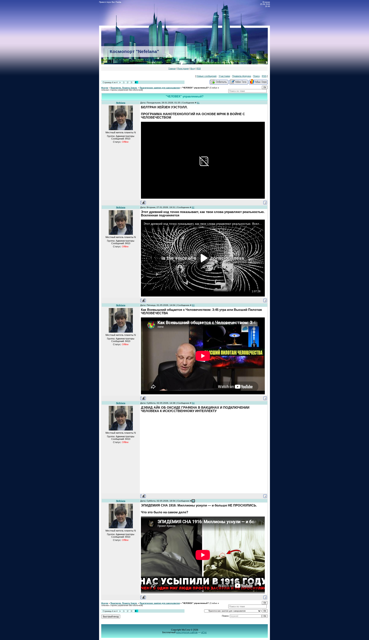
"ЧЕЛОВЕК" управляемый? (195, 88)
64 (193, 403)
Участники (224, 76)
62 (193, 207)
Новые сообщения (206, 76)
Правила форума (241, 76)
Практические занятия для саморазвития (160, 88)
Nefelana (120, 102)
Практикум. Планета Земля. (123, 88)
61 (198, 102)
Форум (104, 88)
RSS (199, 69)
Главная (172, 69)
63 (193, 305)
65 (193, 501)
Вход (192, 69)
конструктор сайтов (187, 632)
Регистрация (183, 69)
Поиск (256, 76)
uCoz (204, 632)
